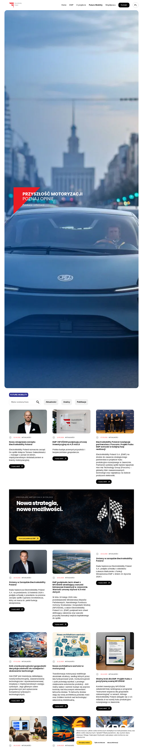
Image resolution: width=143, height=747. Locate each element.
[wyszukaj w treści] (38, 402)
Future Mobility (95, 5)
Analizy (66, 402)
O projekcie (81, 5)
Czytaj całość (15, 466)
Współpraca (110, 5)
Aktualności (51, 402)
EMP (71, 5)
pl (135, 5)
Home (63, 5)
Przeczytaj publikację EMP (27, 538)
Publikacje (81, 402)
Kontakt (124, 5)
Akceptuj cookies (84, 742)
